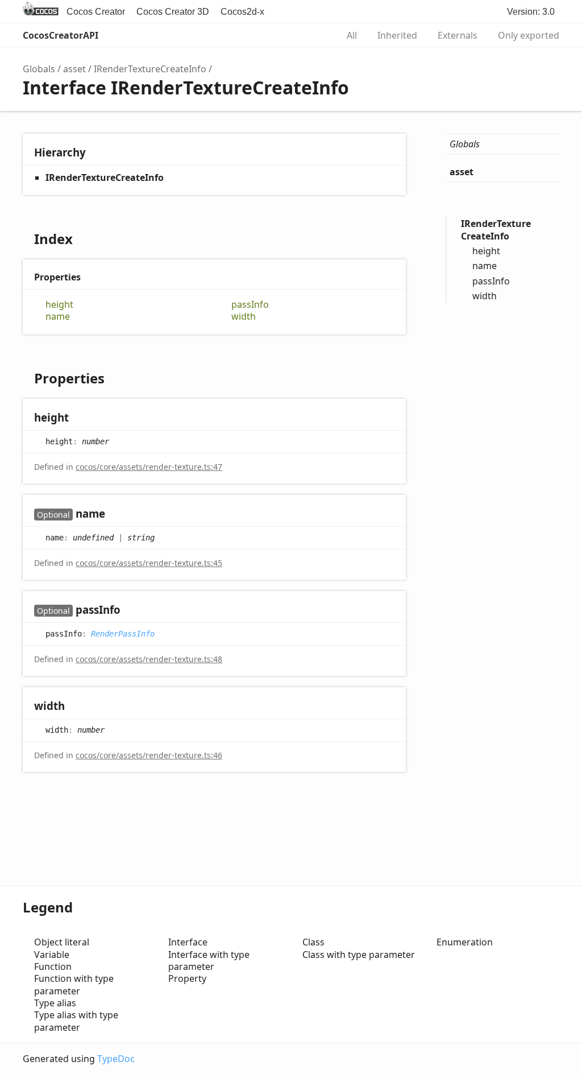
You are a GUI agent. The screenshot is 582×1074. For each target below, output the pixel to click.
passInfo (250, 305)
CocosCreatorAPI (60, 35)
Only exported (528, 35)
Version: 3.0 (531, 11)
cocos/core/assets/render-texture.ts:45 (149, 562)
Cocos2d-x (242, 11)
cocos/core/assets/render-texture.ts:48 (149, 659)
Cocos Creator (95, 11)
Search (317, 35)
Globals (39, 69)
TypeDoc (116, 1058)
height (59, 305)
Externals (457, 35)
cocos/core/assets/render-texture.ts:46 (149, 755)
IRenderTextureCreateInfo (150, 69)
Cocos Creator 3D (172, 11)
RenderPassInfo (123, 633)
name (57, 317)
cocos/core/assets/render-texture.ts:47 (149, 466)
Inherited (397, 35)
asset (74, 69)
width (243, 317)
